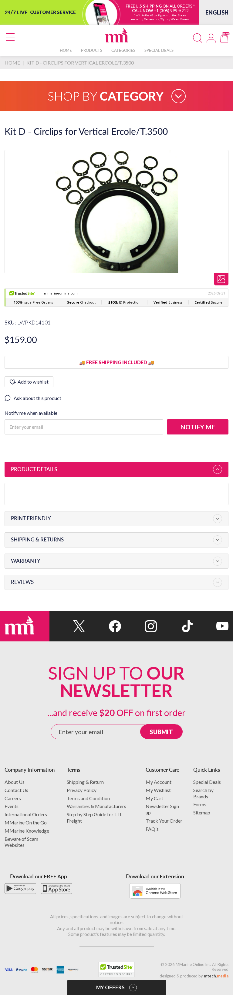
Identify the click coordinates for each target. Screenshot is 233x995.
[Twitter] (67, 626)
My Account (158, 782)
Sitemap (201, 812)
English (216, 12)
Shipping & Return (85, 782)
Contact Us (16, 790)
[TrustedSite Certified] (116, 969)
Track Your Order (164, 821)
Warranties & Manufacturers (96, 806)
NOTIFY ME (197, 427)
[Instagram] (139, 626)
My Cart (154, 798)
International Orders (26, 814)
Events (12, 806)
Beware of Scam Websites (21, 842)
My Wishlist (158, 790)
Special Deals (207, 782)
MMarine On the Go (26, 822)
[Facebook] (103, 626)
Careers (13, 798)
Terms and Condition (88, 798)
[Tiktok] (175, 626)
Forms (199, 804)
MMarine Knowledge (27, 831)
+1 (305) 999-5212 (171, 10)
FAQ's (152, 829)
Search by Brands (203, 793)
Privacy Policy (81, 790)
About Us (15, 782)
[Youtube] (210, 626)
